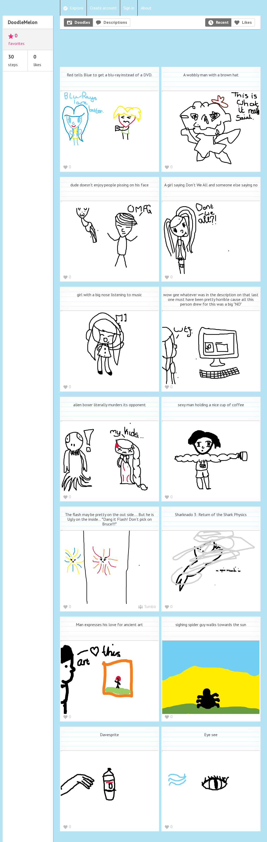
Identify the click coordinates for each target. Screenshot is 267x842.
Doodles (82, 22)
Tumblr (150, 606)
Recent (222, 22)
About (146, 7)
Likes (247, 22)
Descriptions (115, 22)
